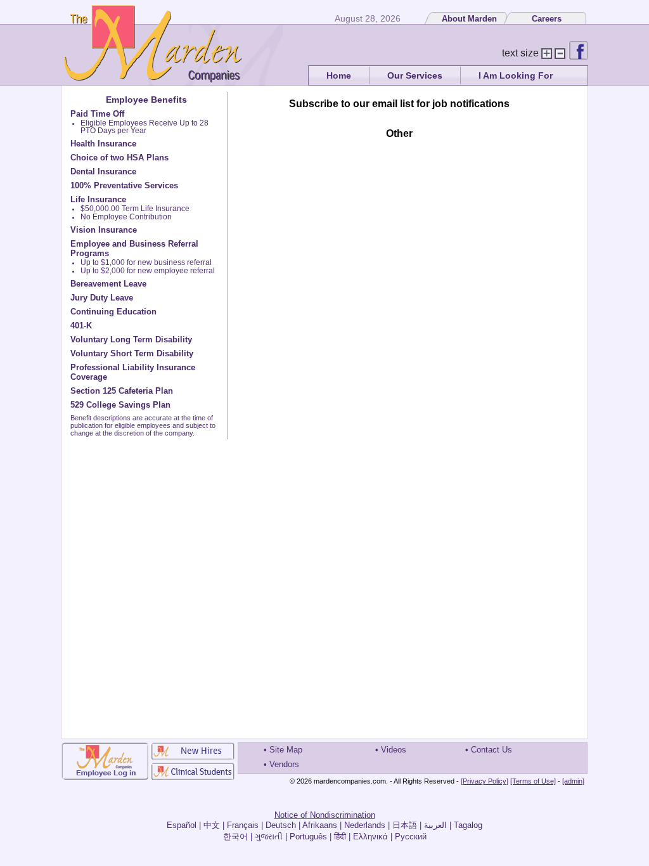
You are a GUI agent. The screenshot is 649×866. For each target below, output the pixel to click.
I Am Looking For (516, 75)
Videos (393, 749)
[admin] (573, 781)
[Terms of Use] (533, 781)
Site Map (285, 749)
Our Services (414, 75)
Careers (547, 18)
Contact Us (491, 749)
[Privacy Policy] (484, 781)
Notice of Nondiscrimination (324, 815)
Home (338, 75)
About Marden (469, 18)
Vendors (284, 764)
